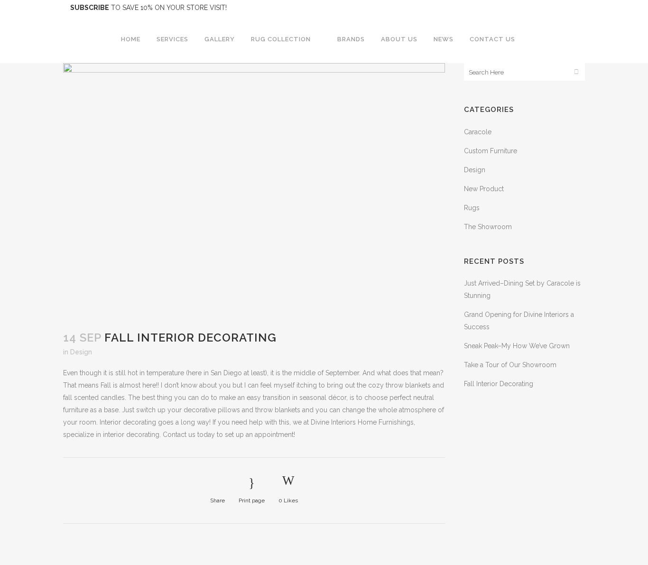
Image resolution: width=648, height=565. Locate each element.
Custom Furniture (490, 151)
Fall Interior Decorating (498, 384)
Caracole (477, 132)
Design (81, 352)
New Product (484, 189)
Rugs (472, 208)
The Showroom (488, 227)
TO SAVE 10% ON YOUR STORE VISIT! (148, 7)
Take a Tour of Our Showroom (510, 365)
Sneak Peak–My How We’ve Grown (517, 346)
